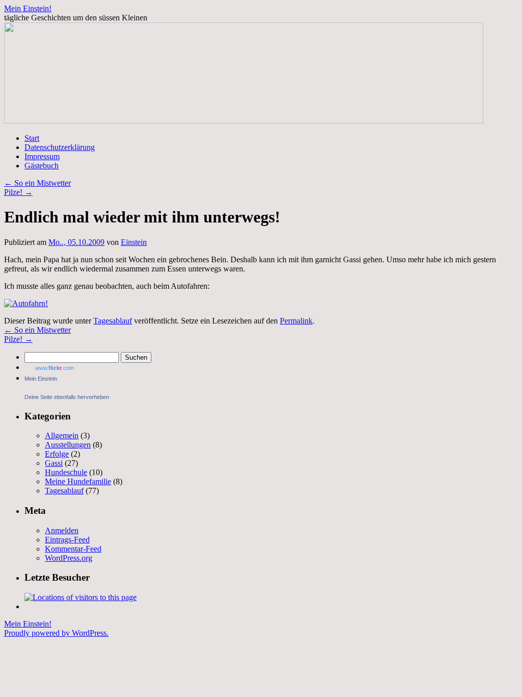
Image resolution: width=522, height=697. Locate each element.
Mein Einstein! (27, 8)
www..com (54, 368)
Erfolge (57, 454)
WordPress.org (68, 558)
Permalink (296, 320)
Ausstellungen (68, 444)
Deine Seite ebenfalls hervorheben (66, 397)
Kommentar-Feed (73, 548)
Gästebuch (41, 165)
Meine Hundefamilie (78, 481)
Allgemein (62, 435)
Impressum (42, 156)
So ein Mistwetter (37, 183)
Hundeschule (66, 472)
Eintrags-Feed (67, 539)
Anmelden (62, 530)
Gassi (54, 463)
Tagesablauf (112, 320)
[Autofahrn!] (26, 303)
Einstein (134, 242)
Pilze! (18, 192)
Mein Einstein (40, 379)
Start (31, 138)
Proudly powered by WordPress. (56, 633)
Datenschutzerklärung (59, 147)
